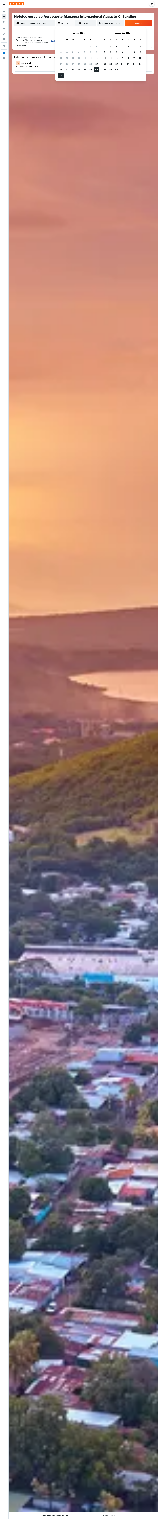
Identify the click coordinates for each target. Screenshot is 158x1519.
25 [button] (67, 70)
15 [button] (91, 58)
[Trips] (4, 46)
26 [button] (73, 70)
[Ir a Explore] (4, 28)
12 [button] (73, 58)
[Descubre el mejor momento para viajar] (4, 39)
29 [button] (90, 70)
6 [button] (78, 52)
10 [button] (61, 58)
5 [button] (72, 52)
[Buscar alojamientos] (4, 16)
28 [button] (85, 70)
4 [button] (67, 52)
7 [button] (84, 52)
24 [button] (61, 70)
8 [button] (90, 52)
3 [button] (61, 52)
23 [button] (96, 64)
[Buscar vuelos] (4, 11)
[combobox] (37, 23)
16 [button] (97, 58)
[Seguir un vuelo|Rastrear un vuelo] (4, 33)
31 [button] (61, 75)
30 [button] (96, 70)
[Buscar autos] (4, 21)
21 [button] (85, 64)
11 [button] (67, 58)
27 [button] (79, 70)
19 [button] (73, 64)
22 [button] (90, 64)
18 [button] (67, 64)
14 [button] (85, 58)
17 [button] (61, 64)
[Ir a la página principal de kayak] (16, 3)
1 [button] (90, 46)
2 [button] (96, 46)
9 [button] (96, 52)
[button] (4, 4)
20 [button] (79, 64)
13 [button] (79, 58)
